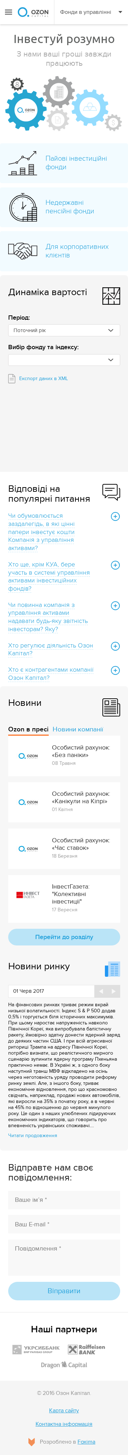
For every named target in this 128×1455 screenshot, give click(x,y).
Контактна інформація (64, 1424)
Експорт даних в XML (43, 378)
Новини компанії (78, 729)
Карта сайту (64, 1410)
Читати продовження (32, 1135)
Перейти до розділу (64, 937)
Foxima (86, 1442)
